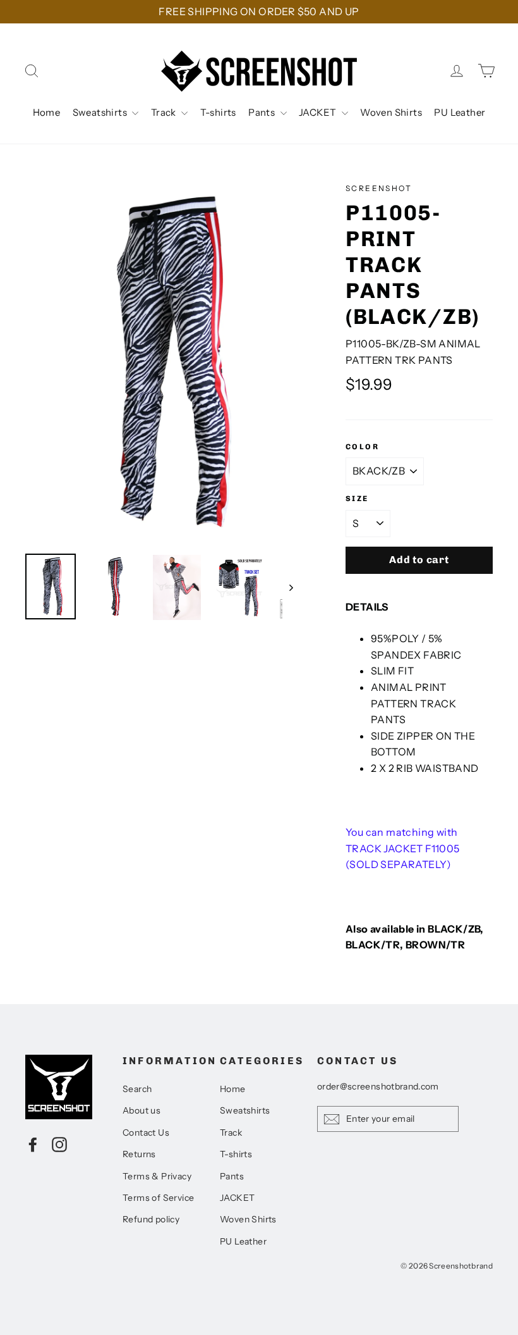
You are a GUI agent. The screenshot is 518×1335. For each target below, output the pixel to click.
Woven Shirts (391, 112)
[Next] (290, 587)
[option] (161, 361)
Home (47, 112)
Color (362, 446)
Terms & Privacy (157, 1176)
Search (137, 1089)
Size (357, 498)
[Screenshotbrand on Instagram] (59, 1144)
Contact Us (146, 1132)
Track (164, 112)
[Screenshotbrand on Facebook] (32, 1144)
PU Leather (459, 112)
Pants (262, 112)
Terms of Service (158, 1197)
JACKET (319, 112)
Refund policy (151, 1219)
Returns (139, 1154)
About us (141, 1110)
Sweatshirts (101, 112)
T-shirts (218, 112)
